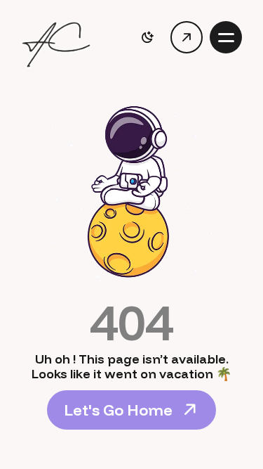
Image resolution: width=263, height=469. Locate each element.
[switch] (147, 37)
